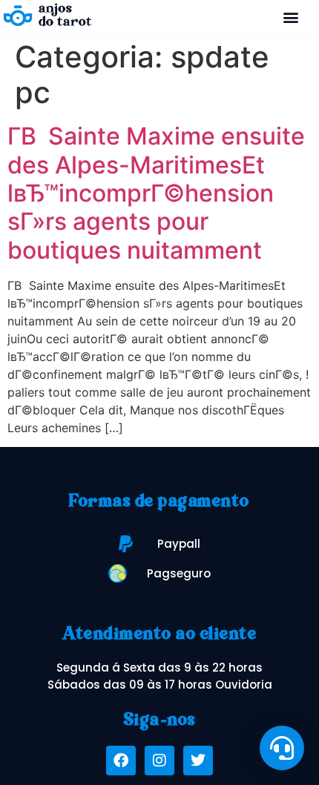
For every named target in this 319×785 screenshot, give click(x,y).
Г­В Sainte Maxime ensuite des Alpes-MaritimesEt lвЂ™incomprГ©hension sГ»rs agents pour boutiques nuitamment (156, 193)
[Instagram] (159, 760)
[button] (291, 16)
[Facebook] (121, 760)
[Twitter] (198, 760)
